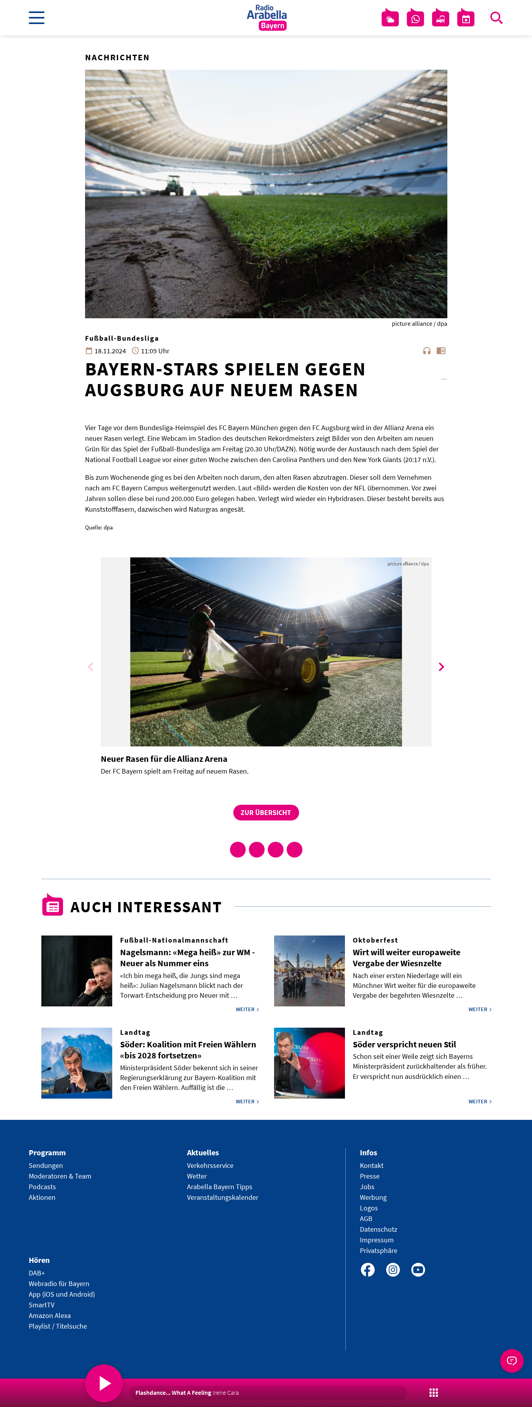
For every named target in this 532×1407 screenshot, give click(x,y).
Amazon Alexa (50, 1315)
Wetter (197, 1176)
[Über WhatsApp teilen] (276, 850)
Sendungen (46, 1165)
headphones (427, 350)
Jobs (367, 1186)
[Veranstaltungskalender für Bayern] (465, 19)
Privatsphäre (378, 1250)
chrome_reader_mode (441, 350)
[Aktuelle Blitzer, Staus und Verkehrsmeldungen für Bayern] (440, 19)
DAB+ (37, 1272)
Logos (369, 1207)
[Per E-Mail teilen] (294, 850)
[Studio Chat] (415, 19)
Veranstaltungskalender (222, 1197)
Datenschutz (378, 1229)
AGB (366, 1218)
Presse (370, 1176)
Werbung (373, 1197)
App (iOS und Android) (62, 1294)
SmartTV (41, 1304)
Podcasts (42, 1186)
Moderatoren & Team (60, 1176)
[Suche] (496, 18)
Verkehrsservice (210, 1165)
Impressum (377, 1239)
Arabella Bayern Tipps (219, 1186)
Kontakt (372, 1165)
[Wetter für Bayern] (390, 19)
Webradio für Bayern (59, 1283)
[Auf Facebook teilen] (238, 850)
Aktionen (42, 1197)
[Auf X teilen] (257, 850)
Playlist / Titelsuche (58, 1326)
